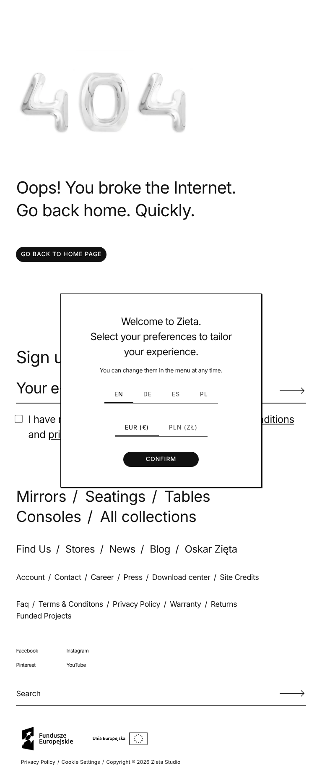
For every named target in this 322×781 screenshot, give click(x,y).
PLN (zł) (183, 427)
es (176, 394)
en (118, 394)
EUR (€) (137, 427)
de (147, 394)
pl (204, 394)
